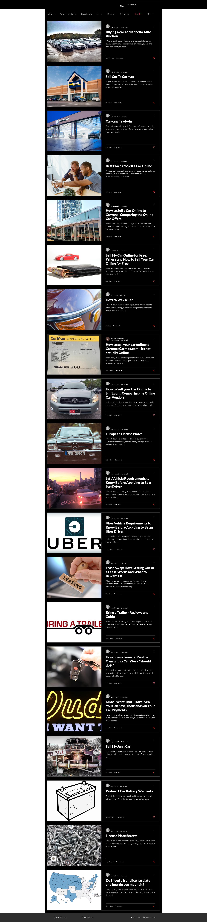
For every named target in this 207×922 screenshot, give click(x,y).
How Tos (138, 14)
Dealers (110, 14)
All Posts (51, 14)
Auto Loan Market (68, 14)
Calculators (86, 14)
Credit (99, 14)
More (149, 14)
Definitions (124, 14)
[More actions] (155, 26)
